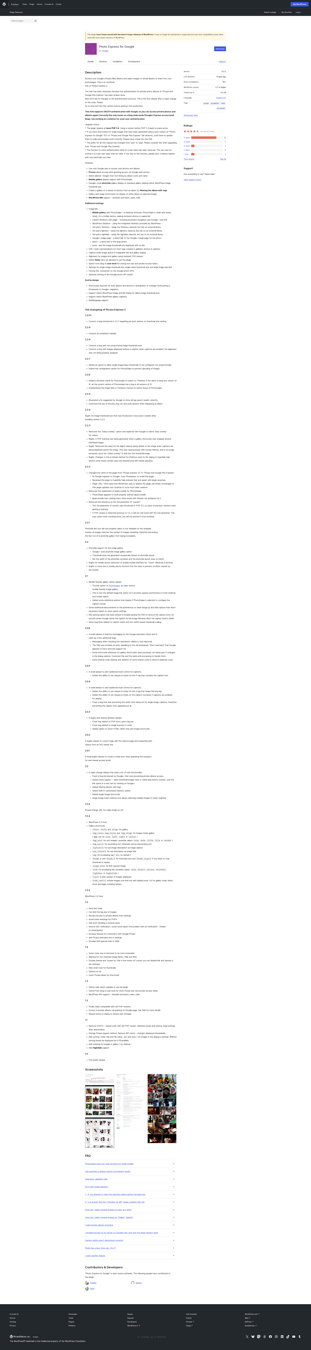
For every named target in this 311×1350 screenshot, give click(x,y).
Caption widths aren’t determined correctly (104, 1240)
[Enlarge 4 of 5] (142, 1077)
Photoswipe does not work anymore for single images (109, 1164)
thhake (105, 51)
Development (134, 61)
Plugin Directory (16, 12)
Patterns (72, 1326)
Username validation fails (96, 1179)
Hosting (13, 1322)
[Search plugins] (35, 20)
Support (222, 61)
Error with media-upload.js (96, 1187)
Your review (189, 159)
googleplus (215, 103)
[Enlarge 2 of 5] (111, 1088)
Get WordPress (299, 4)
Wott (92, 1288)
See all (223, 159)
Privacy (13, 1326)
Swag (189, 1326)
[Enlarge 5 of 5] (173, 1077)
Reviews (103, 61)
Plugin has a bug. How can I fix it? (100, 1248)
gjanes (139, 1283)
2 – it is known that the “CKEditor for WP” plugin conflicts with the (115, 1202)
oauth (223, 103)
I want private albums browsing (99, 1225)
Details (91, 61)
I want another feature (95, 1256)
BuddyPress (251, 1326)
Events (189, 1318)
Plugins (71, 1322)
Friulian (35, 1337)
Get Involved (191, 1314)
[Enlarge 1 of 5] (111, 1077)
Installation (117, 61)
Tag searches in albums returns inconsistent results (107, 1171)
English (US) (221, 98)
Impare (130, 1314)
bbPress (249, 1322)
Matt (248, 1318)
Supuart (130, 1318)
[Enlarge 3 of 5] (111, 1120)
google (206, 103)
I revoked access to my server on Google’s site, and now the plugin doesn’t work (121, 1233)
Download (220, 49)
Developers (132, 1322)
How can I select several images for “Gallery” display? (109, 1217)
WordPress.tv (133, 1326)
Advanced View (191, 115)
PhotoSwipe (114, 585)
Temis (71, 1318)
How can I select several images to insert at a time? (108, 1210)
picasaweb (221, 108)
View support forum (192, 179)
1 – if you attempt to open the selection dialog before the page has (115, 1194)
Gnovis (12, 1318)
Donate (190, 1322)
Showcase (73, 1314)
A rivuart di (14, 1314)
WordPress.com (252, 1314)
